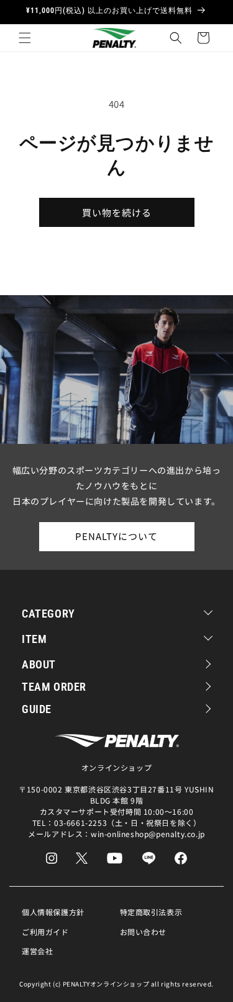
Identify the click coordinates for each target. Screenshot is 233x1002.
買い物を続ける (117, 212)
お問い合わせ (143, 931)
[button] (25, 37)
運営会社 (37, 951)
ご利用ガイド (45, 931)
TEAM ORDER (54, 686)
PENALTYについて (116, 536)
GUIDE (37, 709)
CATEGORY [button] (48, 613)
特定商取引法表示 (151, 912)
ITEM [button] (34, 638)
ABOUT (39, 664)
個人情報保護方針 (53, 912)
